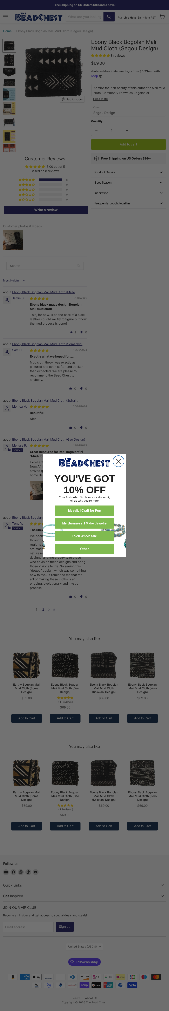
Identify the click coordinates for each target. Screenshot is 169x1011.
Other (84, 549)
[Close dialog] (118, 461)
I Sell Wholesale (84, 536)
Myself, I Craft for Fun (84, 510)
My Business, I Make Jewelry (84, 523)
